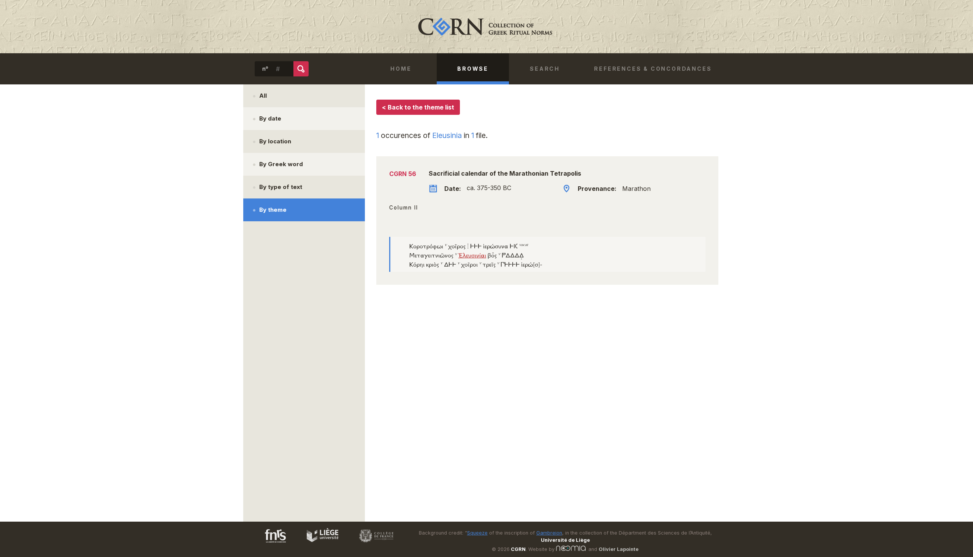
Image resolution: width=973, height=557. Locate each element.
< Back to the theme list (418, 107)
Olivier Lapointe (619, 549)
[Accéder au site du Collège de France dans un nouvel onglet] (373, 543)
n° (265, 69)
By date (270, 118)
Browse (472, 68)
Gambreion (549, 533)
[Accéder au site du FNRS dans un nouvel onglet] (268, 543)
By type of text (280, 186)
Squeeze (477, 533)
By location (275, 141)
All (263, 95)
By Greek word (281, 164)
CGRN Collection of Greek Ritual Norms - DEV (486, 26)
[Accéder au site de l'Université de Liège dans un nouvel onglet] (318, 543)
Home (400, 68)
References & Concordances (653, 68)
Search (545, 68)
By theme (273, 209)
